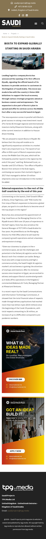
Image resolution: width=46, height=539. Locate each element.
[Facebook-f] (19, 15)
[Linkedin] (27, 15)
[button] (36, 24)
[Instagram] (23, 15)
